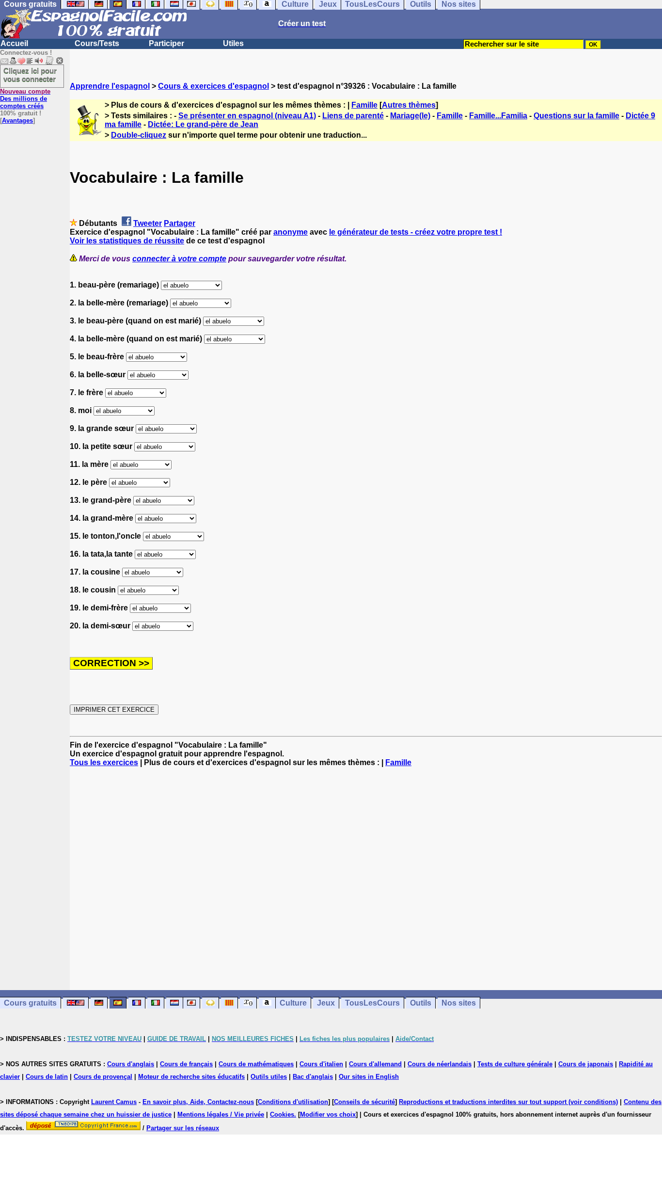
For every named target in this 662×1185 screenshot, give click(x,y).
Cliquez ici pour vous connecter (30, 74)
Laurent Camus (114, 1101)
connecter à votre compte (179, 259)
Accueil (14, 43)
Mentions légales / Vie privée (220, 1114)
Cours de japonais (585, 1064)
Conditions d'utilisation (293, 1101)
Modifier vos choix (328, 1114)
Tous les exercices (104, 762)
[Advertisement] (366, 878)
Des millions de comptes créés (25, 99)
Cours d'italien (321, 1064)
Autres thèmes (409, 105)
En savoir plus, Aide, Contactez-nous (198, 1101)
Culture (293, 1003)
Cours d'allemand (375, 1064)
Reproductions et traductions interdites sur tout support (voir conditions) (508, 1101)
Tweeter (147, 223)
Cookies (282, 1114)
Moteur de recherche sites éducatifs (191, 1076)
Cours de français (186, 1064)
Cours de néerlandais (440, 1064)
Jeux (326, 1003)
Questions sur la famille (576, 116)
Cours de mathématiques (256, 1064)
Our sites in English (369, 1076)
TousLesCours (372, 1003)
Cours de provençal (103, 1076)
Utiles (233, 43)
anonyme (290, 232)
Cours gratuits (30, 1003)
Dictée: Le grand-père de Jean (203, 124)
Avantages (17, 120)
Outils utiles (269, 1076)
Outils (420, 1003)
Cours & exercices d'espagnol (213, 86)
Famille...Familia (498, 116)
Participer (166, 43)
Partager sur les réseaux (182, 1128)
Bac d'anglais (313, 1076)
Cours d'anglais (130, 1064)
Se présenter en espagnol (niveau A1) (247, 116)
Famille (364, 105)
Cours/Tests (97, 43)
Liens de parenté (353, 116)
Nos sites (458, 1003)
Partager (179, 223)
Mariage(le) (410, 116)
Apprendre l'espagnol (110, 86)
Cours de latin (47, 1076)
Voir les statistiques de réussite (127, 241)
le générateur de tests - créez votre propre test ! (415, 232)
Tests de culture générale (514, 1064)
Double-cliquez (138, 135)
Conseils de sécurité (364, 1101)
